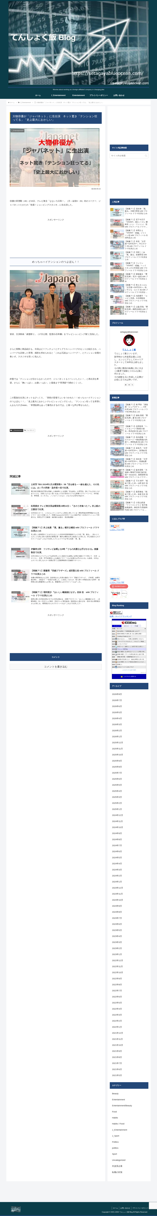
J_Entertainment (17, 430)
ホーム (115, 1208)
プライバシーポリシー (140, 1208)
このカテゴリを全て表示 (129, 670)
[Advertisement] (56, 238)
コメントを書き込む (56, 666)
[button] (146, 155)
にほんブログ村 (117, 529)
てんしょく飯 (129, 349)
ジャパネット (30, 430)
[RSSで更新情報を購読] (132, 384)
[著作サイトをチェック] (125, 384)
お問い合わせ (125, 1208)
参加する (143, 672)
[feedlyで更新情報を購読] (129, 384)
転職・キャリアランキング (121, 616)
